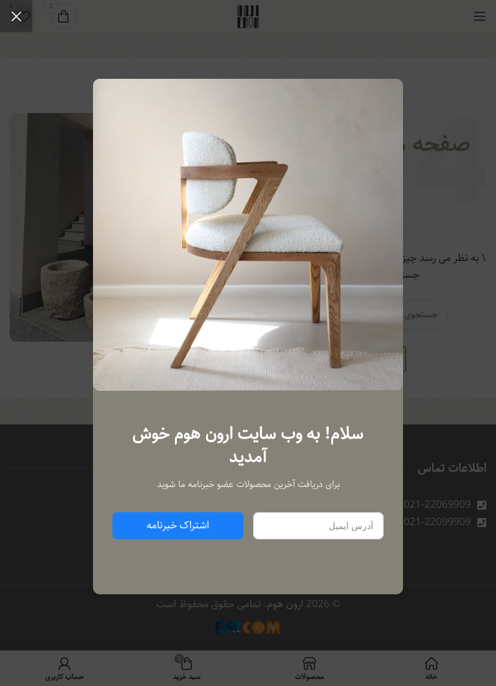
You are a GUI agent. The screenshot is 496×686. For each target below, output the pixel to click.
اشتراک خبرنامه (178, 525)
